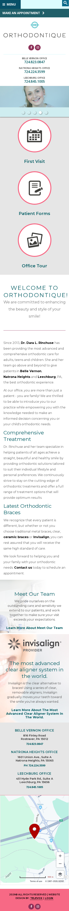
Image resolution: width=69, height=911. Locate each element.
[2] (29, 112)
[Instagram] (38, 47)
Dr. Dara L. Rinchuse (37, 343)
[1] (23, 112)
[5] (46, 112)
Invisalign (41, 537)
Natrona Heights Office (34, 68)
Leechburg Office (34, 78)
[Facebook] (31, 47)
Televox (36, 898)
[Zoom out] (60, 863)
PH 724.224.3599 (34, 765)
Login (49, 898)
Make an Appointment (21, 13)
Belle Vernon (30, 371)
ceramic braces (16, 537)
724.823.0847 (34, 62)
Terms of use (36, 881)
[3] (34, 112)
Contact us (23, 567)
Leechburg (47, 377)
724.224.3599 (34, 71)
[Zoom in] (60, 856)
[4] (40, 112)
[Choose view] (60, 874)
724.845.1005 (34, 81)
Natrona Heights (16, 377)
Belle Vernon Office (34, 58)
